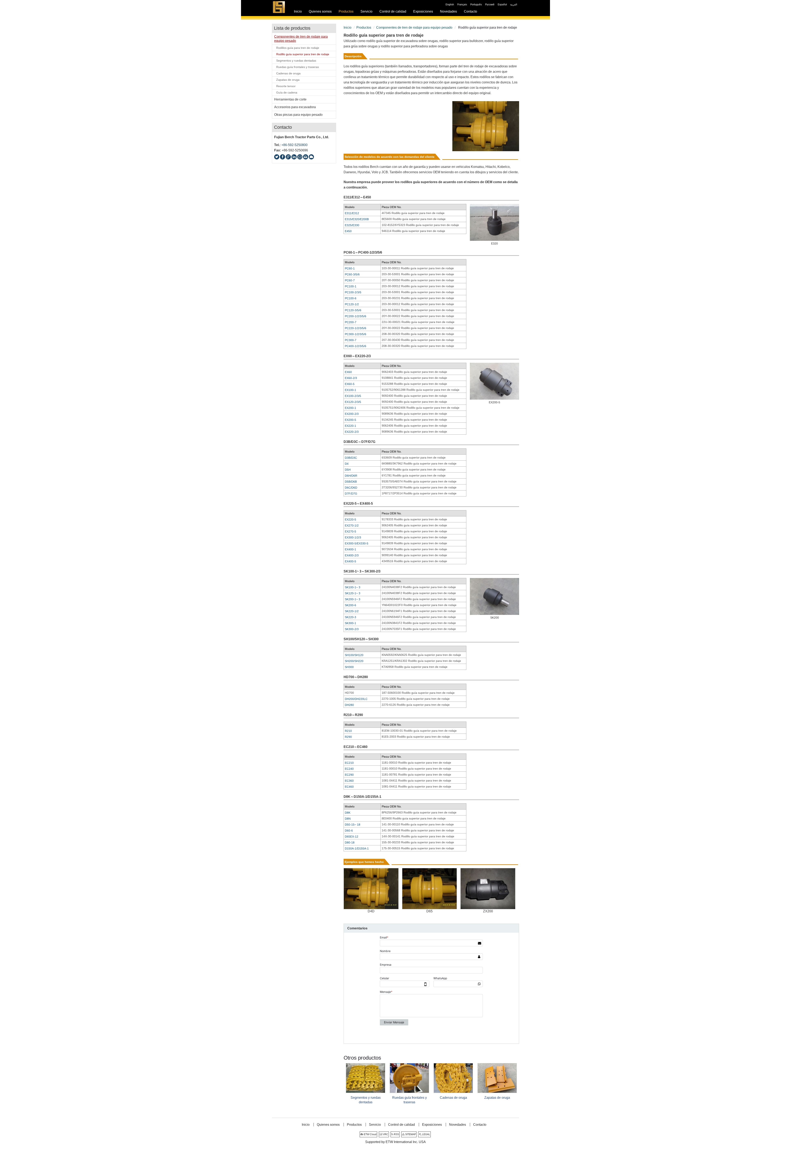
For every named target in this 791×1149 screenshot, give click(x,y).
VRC (385, 1134)
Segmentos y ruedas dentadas (366, 1100)
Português (476, 4)
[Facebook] (282, 156)
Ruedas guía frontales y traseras (409, 1100)
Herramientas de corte (290, 99)
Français (462, 4)
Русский (489, 4)
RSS (396, 1134)
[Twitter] (276, 156)
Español (502, 4)
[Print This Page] (305, 156)
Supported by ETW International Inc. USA (395, 1142)
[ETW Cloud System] (311, 156)
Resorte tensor (286, 86)
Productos (363, 27)
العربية (513, 4)
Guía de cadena (286, 92)
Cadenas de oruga (453, 1097)
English (450, 4)
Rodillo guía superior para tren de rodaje (302, 54)
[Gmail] (299, 156)
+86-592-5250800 (294, 145)
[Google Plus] (288, 156)
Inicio (347, 27)
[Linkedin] (294, 156)
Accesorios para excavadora (295, 107)
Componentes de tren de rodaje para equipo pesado (414, 27)
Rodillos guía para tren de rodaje (297, 47)
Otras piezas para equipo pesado (298, 114)
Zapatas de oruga (497, 1097)
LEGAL (425, 1134)
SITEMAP (410, 1134)
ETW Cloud (370, 1134)
